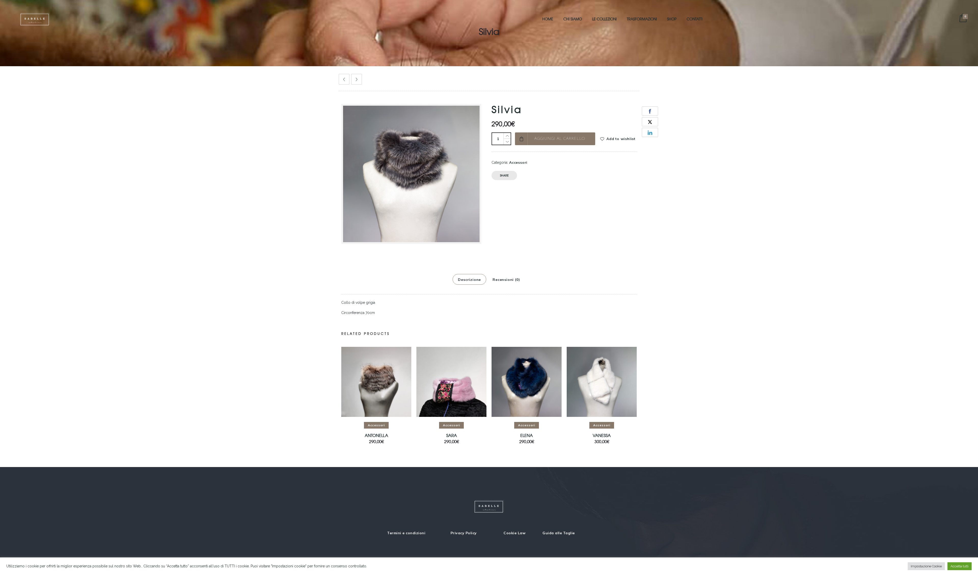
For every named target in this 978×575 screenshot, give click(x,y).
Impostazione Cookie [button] (926, 566)
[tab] (469, 279)
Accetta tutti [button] (959, 566)
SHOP (671, 19)
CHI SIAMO (572, 19)
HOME (547, 19)
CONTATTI (694, 19)
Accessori (518, 162)
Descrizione (469, 279)
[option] (376, 395)
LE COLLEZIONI (604, 19)
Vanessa (602, 435)
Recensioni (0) (506, 279)
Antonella (376, 435)
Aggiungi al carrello (559, 139)
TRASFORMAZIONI (642, 19)
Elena (526, 435)
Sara (451, 435)
